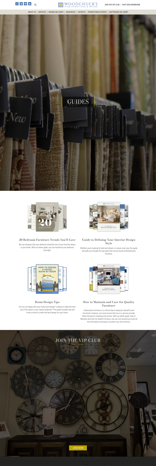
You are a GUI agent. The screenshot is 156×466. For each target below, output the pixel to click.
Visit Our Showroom (131, 5)
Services (42, 12)
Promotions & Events (97, 12)
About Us (32, 12)
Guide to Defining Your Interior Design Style (108, 241)
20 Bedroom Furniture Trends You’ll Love (47, 240)
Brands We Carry (56, 12)
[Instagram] (17, 3)
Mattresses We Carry (118, 12)
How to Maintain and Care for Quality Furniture (108, 304)
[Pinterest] (21, 3)
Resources (70, 12)
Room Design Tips (47, 302)
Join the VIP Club (112, 5)
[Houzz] (29, 3)
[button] (35, 5)
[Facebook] (25, 3)
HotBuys (81, 12)
